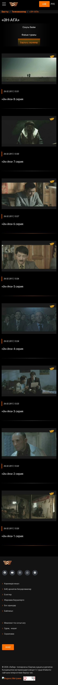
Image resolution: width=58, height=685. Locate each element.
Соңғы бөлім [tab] (29, 27)
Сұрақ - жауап (10, 628)
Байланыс (8, 611)
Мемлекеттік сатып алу (14, 623)
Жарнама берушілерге (14, 600)
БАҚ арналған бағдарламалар (17, 589)
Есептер (8, 594)
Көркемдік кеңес (11, 584)
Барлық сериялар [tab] (29, 42)
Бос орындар (10, 605)
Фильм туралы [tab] (29, 35)
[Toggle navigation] (4, 4)
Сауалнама (9, 634)
